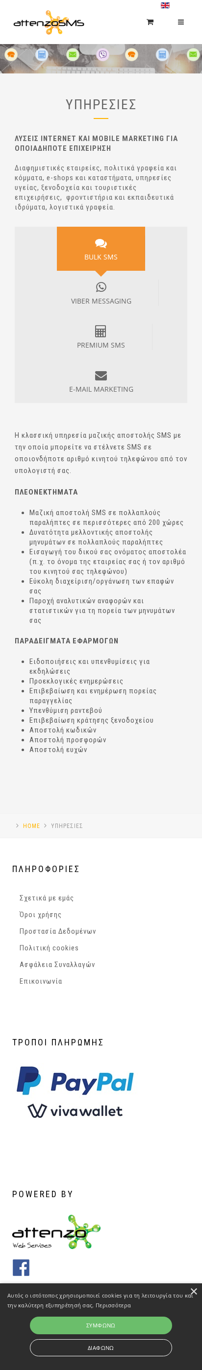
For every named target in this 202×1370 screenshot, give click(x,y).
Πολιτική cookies (49, 948)
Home (31, 826)
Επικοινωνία (41, 981)
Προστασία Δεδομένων (58, 931)
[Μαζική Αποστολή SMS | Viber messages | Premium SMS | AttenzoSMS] (48, 12)
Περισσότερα (113, 1305)
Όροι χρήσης (41, 914)
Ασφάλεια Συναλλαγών (57, 964)
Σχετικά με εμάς (47, 898)
